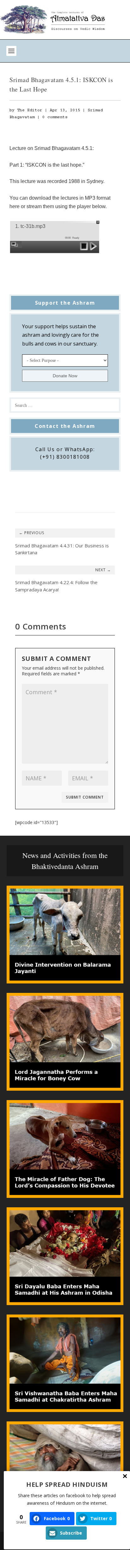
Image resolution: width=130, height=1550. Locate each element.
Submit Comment (85, 797)
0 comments (55, 117)
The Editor (29, 110)
